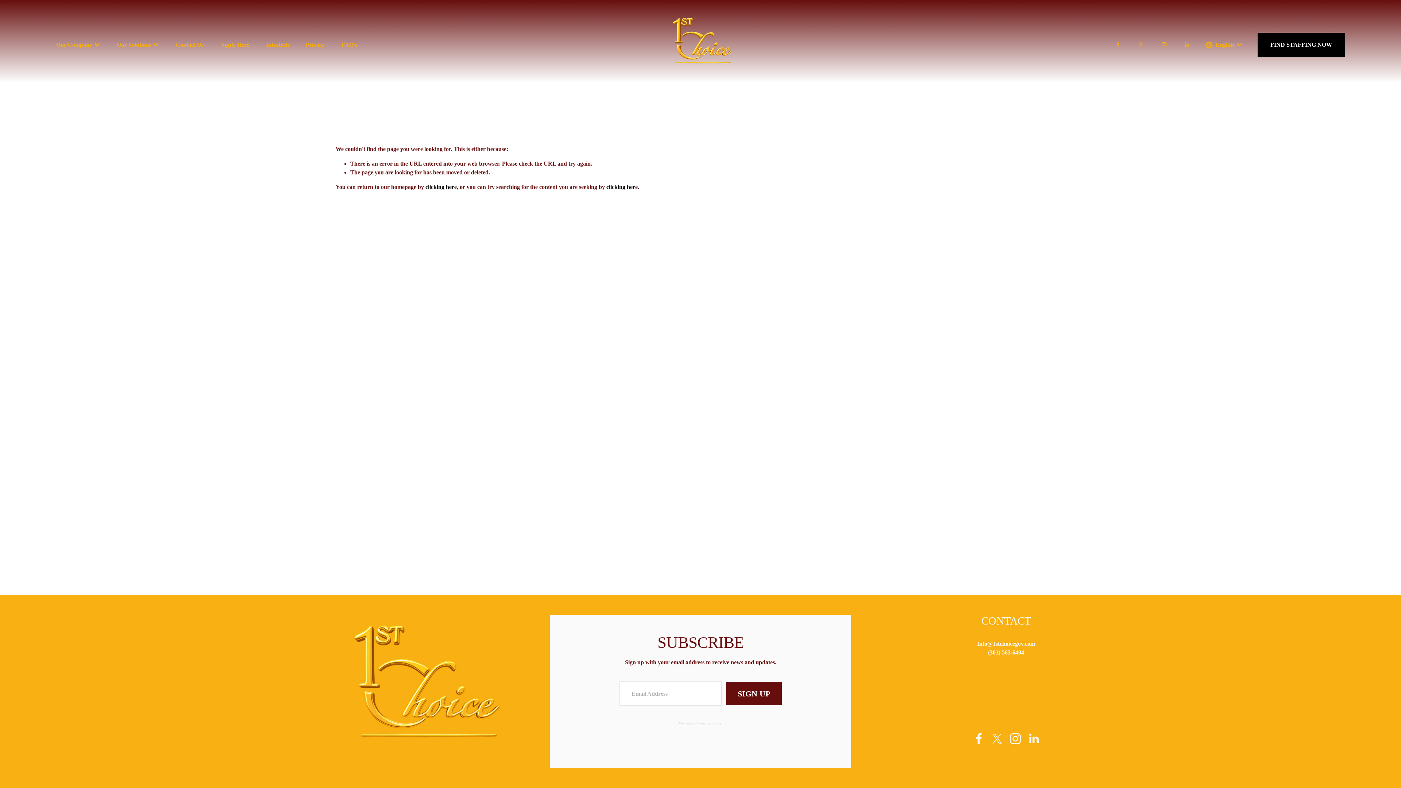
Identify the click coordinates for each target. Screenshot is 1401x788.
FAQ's (349, 45)
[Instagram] (1164, 45)
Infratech (277, 45)
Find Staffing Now (1301, 45)
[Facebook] (1118, 45)
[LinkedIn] (1187, 45)
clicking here (441, 187)
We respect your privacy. (700, 723)
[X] (1141, 45)
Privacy (315, 45)
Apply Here (234, 45)
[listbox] (1223, 45)
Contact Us (190, 45)
